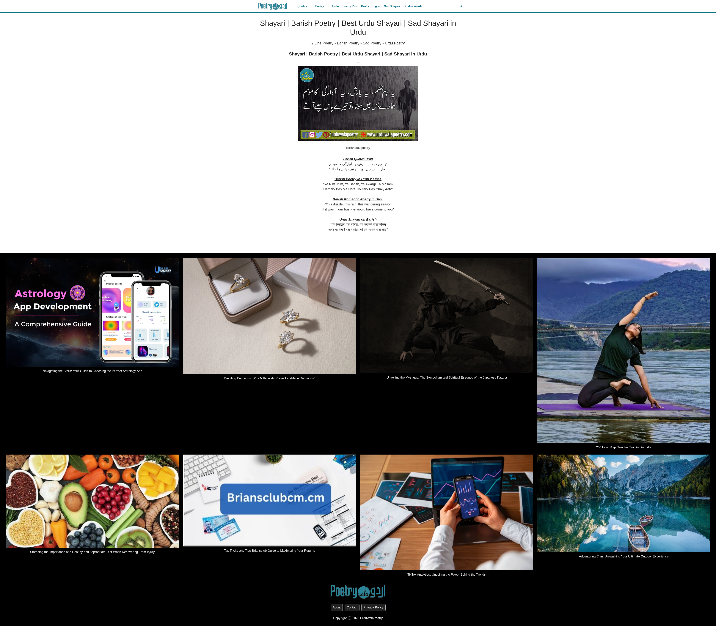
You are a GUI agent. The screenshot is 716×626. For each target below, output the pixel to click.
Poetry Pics (350, 6)
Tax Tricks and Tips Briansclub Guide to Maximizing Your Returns (269, 550)
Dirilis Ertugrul (370, 6)
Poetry (319, 6)
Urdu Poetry (395, 43)
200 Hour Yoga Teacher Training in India (623, 447)
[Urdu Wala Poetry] (273, 6)
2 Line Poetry (322, 43)
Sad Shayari (392, 6)
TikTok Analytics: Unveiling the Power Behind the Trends (446, 574)
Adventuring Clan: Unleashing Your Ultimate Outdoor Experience (623, 556)
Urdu (335, 6)
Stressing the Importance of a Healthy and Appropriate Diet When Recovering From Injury (92, 552)
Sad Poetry (372, 43)
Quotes (302, 6)
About (337, 607)
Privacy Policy (373, 607)
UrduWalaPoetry (371, 618)
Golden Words (412, 6)
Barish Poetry (348, 43)
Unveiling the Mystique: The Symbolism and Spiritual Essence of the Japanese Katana (447, 377)
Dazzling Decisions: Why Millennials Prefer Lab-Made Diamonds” (269, 378)
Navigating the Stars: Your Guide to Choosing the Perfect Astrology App (92, 371)
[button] (461, 6)
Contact (352, 607)
